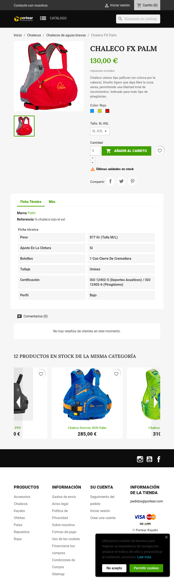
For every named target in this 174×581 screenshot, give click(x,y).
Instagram (140, 461)
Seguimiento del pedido (102, 500)
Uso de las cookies (66, 539)
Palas (18, 525)
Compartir (110, 181)
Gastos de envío (64, 497)
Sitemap (58, 574)
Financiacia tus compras (63, 549)
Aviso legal (60, 504)
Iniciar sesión (100, 511)
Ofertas (19, 518)
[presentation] (18, 402)
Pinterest (132, 181)
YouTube (149, 461)
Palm (31, 213)
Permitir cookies (146, 568)
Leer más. (144, 557)
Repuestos (21, 532)
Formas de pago (64, 532)
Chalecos (21, 504)
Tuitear (121, 181)
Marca (22, 213)
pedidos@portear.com (146, 501)
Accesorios (22, 497)
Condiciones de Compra (63, 563)
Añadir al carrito (126, 150)
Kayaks (19, 511)
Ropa (18, 539)
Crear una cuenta (103, 518)
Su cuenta (101, 487)
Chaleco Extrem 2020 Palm (87, 428)
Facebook (158, 461)
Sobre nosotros (63, 525)
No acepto (114, 568)
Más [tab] (52, 202)
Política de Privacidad (60, 514)
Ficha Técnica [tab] (30, 202)
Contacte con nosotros (31, 5)
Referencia (25, 219)
